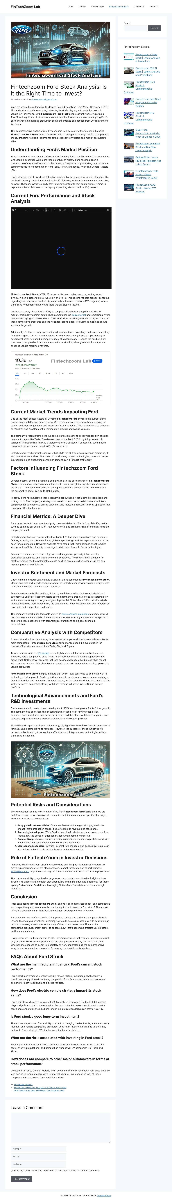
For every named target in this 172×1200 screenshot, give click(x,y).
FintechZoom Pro (20, 871)
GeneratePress (104, 1195)
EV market (43, 653)
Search (127, 23)
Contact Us (139, 6)
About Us (154, 6)
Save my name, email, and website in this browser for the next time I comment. (56, 1170)
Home (71, 6)
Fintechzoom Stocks (119, 6)
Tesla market (79, 315)
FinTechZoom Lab (25, 7)
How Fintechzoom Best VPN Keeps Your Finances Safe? (39, 1090)
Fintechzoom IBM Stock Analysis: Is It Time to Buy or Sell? (40, 1087)
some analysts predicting (75, 614)
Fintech (82, 6)
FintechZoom (97, 6)
